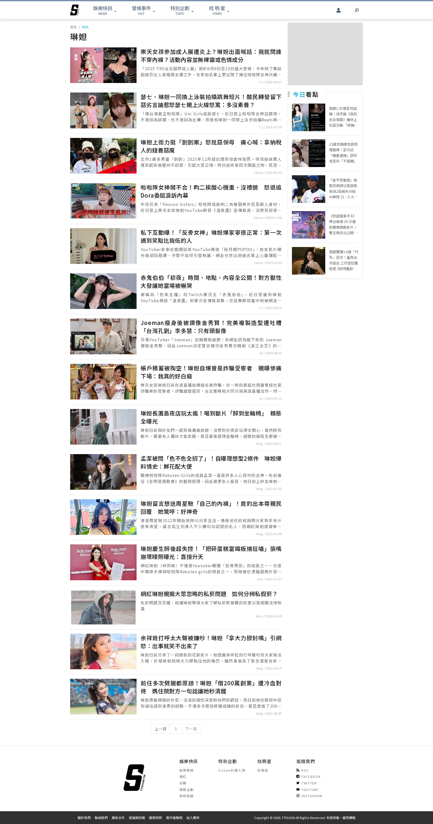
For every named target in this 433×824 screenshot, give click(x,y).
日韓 (183, 783)
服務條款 (155, 817)
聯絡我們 (101, 817)
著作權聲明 (174, 817)
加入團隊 (192, 817)
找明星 (262, 770)
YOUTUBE (309, 789)
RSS (305, 770)
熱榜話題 (186, 795)
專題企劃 (186, 789)
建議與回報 (137, 817)
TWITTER (309, 783)
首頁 (73, 27)
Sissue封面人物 (231, 770)
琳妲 (85, 27)
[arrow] (74, 10)
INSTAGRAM (311, 795)
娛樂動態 (186, 770)
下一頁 (191, 729)
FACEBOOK (311, 776)
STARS (217, 10)
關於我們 (84, 817)
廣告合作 (118, 817)
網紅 (183, 776)
